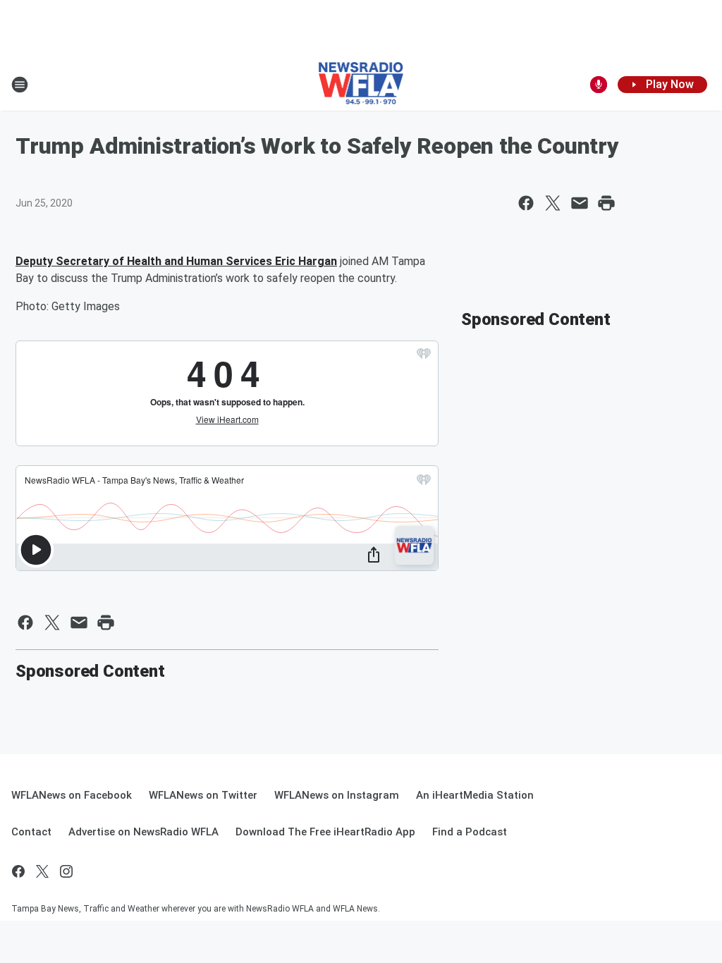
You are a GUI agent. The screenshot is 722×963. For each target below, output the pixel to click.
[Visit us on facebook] (18, 871)
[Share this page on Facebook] (526, 203)
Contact (31, 832)
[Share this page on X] (553, 203)
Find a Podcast (469, 832)
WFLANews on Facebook (71, 795)
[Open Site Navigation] (19, 84)
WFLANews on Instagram (336, 795)
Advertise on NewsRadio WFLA (143, 832)
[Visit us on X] (42, 871)
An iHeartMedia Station (475, 795)
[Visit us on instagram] (66, 871)
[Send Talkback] (598, 84)
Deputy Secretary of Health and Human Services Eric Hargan (176, 261)
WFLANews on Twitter (203, 795)
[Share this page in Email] (579, 203)
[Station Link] (361, 84)
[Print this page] (606, 203)
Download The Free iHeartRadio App (325, 832)
